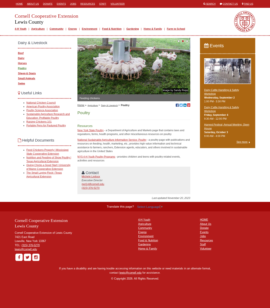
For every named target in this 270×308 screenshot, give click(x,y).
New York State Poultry (90, 130)
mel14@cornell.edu (93, 184)
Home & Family (153, 28)
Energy (72, 28)
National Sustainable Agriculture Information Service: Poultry (111, 139)
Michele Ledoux (91, 176)
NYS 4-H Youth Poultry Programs (96, 156)
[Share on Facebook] (177, 105)
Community (56, 28)
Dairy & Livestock (109, 105)
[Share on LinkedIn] (184, 105)
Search (211, 4)
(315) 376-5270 (91, 187)
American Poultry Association (43, 106)
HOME (204, 219)
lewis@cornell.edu (26, 249)
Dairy (21, 58)
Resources (87, 4)
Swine (21, 83)
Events (61, 4)
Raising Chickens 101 (39, 121)
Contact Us (230, 4)
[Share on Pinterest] (188, 105)
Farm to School (176, 28)
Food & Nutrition (112, 28)
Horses (22, 63)
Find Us (248, 4)
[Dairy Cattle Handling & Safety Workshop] (227, 73)
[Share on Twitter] (181, 105)
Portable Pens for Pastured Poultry (46, 125)
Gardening (132, 28)
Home (19, 4)
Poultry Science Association (42, 110)
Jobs (73, 4)
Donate (48, 4)
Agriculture (38, 28)
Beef (21, 53)
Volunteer (118, 4)
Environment (89, 28)
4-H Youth (20, 28)
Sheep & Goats (27, 73)
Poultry (22, 68)
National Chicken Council (41, 102)
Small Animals (26, 78)
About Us (33, 4)
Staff (102, 4)
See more (242, 141)
